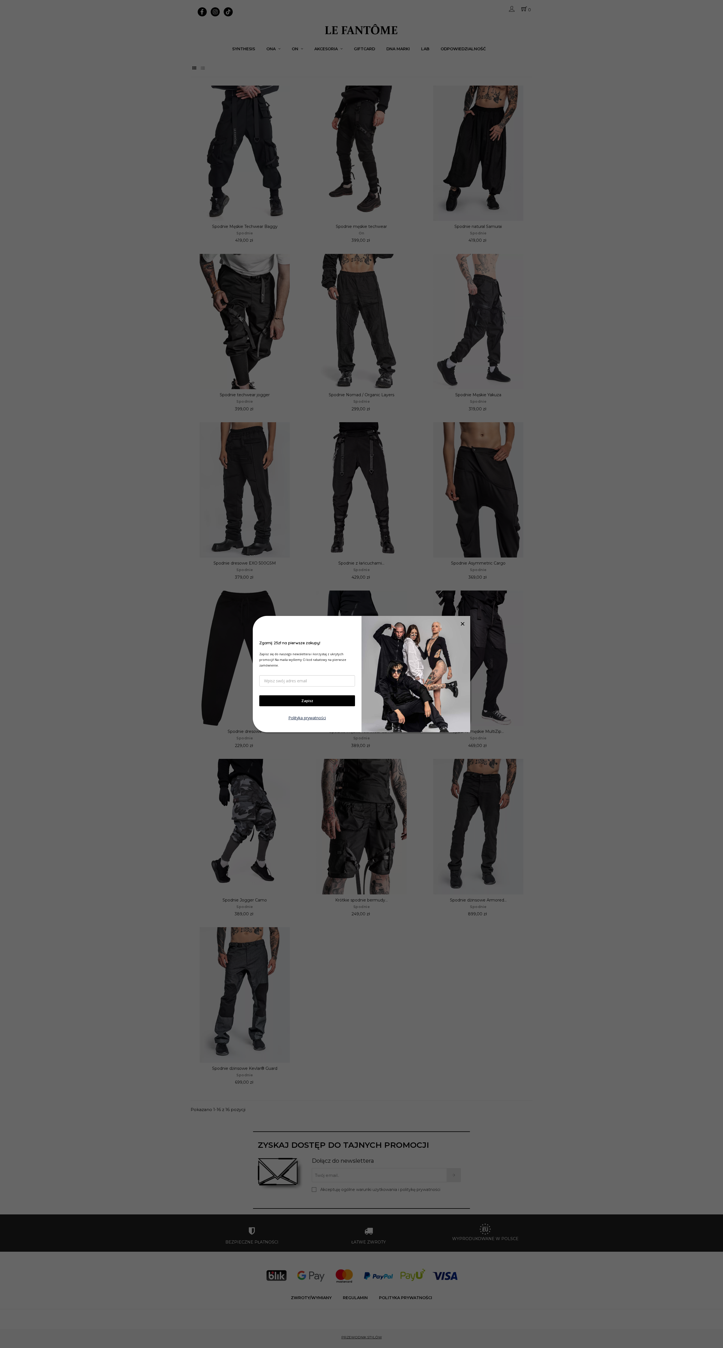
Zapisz (307, 700)
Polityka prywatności (307, 717)
